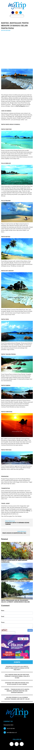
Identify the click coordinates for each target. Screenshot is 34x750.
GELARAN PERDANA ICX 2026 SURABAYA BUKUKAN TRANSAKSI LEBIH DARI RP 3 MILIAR (17, 698)
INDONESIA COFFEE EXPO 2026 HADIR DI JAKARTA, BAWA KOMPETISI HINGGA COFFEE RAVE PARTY (17, 668)
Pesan (3, 622)
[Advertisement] (17, 51)
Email (2, 616)
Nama (2, 610)
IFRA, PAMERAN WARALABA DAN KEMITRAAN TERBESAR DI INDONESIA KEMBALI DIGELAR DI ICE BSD (17, 676)
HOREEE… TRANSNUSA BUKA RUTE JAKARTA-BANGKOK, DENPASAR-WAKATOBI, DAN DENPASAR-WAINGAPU (17, 690)
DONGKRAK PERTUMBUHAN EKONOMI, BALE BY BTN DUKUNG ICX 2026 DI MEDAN (17, 683)
